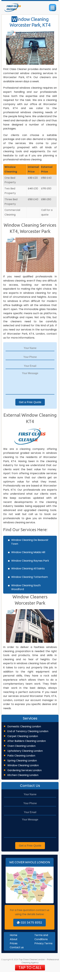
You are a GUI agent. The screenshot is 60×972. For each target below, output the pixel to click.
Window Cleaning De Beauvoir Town (29, 542)
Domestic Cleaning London (24, 726)
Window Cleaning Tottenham (29, 577)
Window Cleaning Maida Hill (28, 552)
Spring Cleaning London (22, 760)
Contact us (17, 947)
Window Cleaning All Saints (28, 568)
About (13, 939)
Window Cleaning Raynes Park (30, 561)
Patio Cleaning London (21, 755)
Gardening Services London (24, 770)
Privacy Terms (43, 943)
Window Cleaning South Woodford (26, 587)
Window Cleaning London (23, 765)
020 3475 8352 (31, 922)
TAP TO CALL (30, 967)
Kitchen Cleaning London (22, 775)
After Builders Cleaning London (26, 741)
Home (13, 935)
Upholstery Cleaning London (25, 751)
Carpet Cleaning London (22, 736)
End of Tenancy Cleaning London (27, 731)
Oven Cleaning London (21, 746)
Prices (13, 943)
